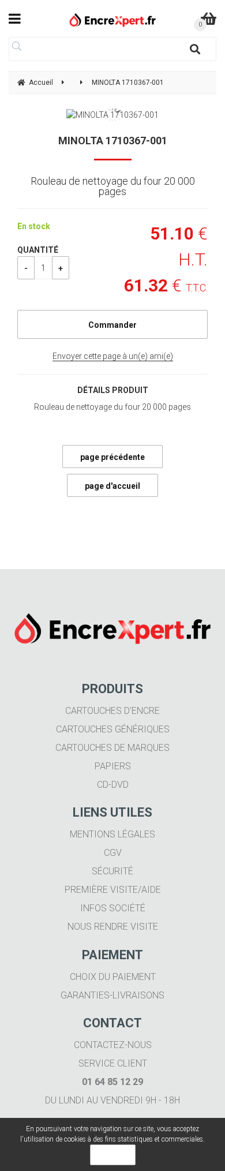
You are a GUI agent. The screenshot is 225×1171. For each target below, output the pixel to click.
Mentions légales (112, 834)
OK (113, 1155)
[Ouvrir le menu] (15, 18)
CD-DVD (113, 784)
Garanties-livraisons (112, 995)
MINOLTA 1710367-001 (112, 140)
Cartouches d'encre (112, 710)
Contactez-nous (113, 1044)
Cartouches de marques (112, 747)
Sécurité (112, 871)
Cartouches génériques (113, 729)
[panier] (208, 18)
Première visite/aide (113, 889)
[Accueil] (113, 20)
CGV (113, 852)
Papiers (113, 766)
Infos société (112, 908)
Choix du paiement (113, 976)
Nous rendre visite (113, 926)
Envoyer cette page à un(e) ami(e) (112, 356)
